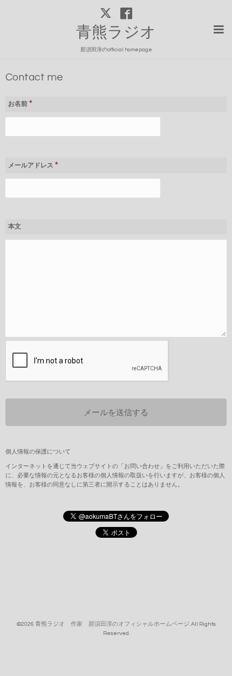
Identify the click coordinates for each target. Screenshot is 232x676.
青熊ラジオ (124, 32)
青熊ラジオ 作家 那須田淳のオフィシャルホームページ (112, 624)
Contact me (34, 77)
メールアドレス (33, 165)
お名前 (20, 103)
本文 (14, 226)
